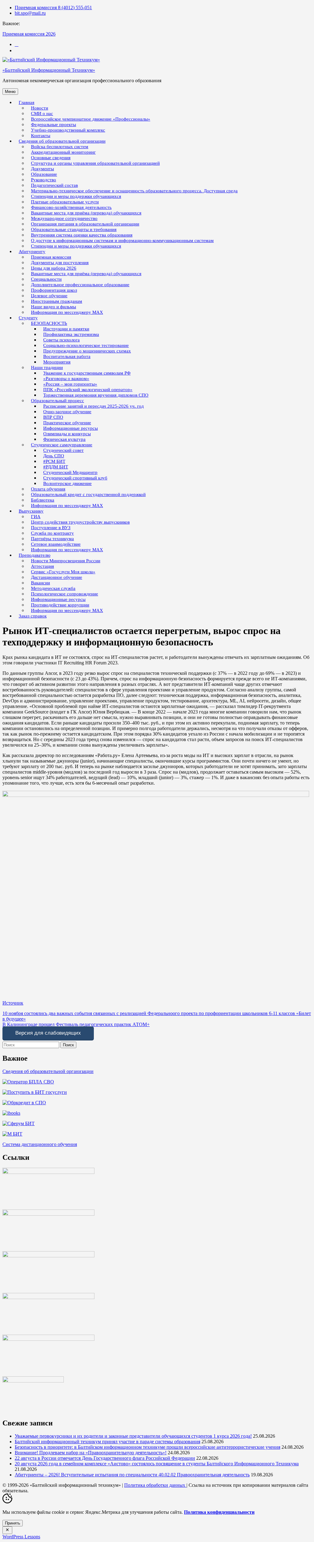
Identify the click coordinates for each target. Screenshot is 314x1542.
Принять (12, 1523)
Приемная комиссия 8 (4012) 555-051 (53, 7)
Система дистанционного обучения (39, 1144)
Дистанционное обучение (56, 577)
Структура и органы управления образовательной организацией (95, 163)
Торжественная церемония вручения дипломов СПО (95, 395)
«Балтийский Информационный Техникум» (48, 70)
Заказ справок (33, 615)
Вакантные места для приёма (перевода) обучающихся (86, 273)
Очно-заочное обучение (67, 411)
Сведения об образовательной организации (48, 1071)
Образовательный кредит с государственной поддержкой (88, 494)
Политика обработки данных (155, 1485)
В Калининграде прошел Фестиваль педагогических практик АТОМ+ (76, 1024)
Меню (10, 91)
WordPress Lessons (21, 1536)
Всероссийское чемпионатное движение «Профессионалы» (90, 119)
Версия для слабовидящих (48, 1033)
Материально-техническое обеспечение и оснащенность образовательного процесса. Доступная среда (134, 190)
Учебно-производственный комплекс (68, 130)
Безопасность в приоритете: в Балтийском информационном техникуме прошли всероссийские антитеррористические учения (147, 1447)
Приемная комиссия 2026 (29, 34)
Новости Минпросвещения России (65, 560)
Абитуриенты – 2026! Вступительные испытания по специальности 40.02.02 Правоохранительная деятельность (132, 1474)
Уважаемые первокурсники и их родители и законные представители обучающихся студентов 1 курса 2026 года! (133, 1436)
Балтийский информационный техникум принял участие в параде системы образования (107, 1441)
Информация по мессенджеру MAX (67, 312)
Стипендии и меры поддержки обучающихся (76, 246)
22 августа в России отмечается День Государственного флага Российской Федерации (105, 1458)
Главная (26, 102)
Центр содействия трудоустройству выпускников (80, 522)
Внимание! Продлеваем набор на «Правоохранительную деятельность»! (91, 1452)
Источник (12, 1003)
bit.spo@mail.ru (30, 13)
